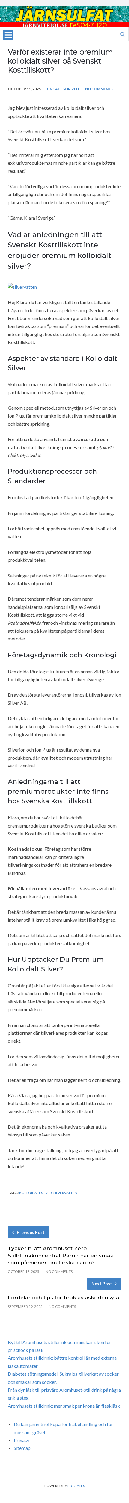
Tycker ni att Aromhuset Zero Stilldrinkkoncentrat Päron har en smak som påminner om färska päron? (60, 1255)
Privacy (21, 1440)
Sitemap (22, 1448)
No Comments (99, 89)
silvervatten (65, 1192)
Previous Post (31, 1232)
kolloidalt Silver (35, 1192)
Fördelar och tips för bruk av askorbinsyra (63, 1298)
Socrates (76, 1485)
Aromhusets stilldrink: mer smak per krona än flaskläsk (64, 1406)
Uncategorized (63, 89)
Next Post (102, 1283)
